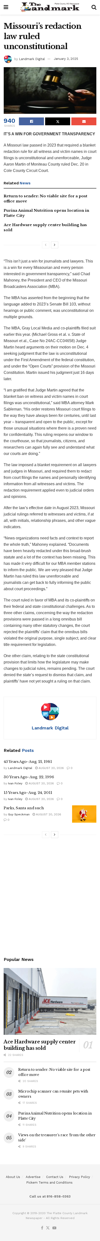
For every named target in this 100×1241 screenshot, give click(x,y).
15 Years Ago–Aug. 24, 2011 (28, 792)
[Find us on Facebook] (42, 1228)
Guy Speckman (19, 814)
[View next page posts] (54, 245)
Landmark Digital (32, 59)
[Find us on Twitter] (48, 1228)
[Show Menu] (6, 7)
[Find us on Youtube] (54, 1228)
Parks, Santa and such (24, 808)
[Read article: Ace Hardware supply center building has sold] (50, 1001)
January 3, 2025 (66, 59)
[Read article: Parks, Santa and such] (84, 814)
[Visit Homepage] (50, 7)
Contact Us (54, 1177)
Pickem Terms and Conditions (49, 1182)
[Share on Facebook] (31, 121)
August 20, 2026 (51, 768)
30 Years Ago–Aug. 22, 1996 (29, 777)
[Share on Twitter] (57, 121)
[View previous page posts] (45, 245)
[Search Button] (94, 7)
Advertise (33, 1177)
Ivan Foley (15, 783)
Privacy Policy (79, 1177)
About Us (13, 1177)
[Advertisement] (50, 898)
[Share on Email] (83, 121)
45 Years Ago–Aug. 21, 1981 (28, 761)
